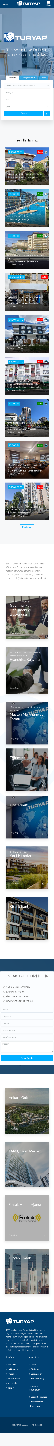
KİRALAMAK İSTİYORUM (17, 996)
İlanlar (33, 1365)
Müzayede (12, 1383)
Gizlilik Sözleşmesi (39, 1397)
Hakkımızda (13, 1369)
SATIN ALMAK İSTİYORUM (18, 987)
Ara (25, 113)
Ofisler (43, 78)
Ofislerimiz (35, 1369)
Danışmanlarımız (29, 78)
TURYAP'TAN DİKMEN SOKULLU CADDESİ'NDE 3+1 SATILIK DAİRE (22, 382)
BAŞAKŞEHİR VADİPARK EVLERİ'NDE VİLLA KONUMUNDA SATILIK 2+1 (26, 508)
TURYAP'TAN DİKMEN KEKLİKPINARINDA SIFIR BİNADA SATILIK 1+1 (26, 340)
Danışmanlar (36, 1374)
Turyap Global (14, 1379)
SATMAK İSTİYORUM (15, 992)
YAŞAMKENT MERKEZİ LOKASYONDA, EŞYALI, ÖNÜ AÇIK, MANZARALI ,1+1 (24, 424)
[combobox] (27, 92)
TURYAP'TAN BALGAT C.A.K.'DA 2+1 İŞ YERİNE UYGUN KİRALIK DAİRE (24, 466)
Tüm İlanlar (27, 527)
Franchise (12, 1374)
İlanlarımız (12, 78)
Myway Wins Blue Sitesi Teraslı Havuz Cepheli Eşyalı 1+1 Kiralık (24, 215)
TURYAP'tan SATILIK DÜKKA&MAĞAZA (25, 174)
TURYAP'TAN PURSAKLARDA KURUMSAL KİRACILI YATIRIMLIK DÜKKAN (26, 298)
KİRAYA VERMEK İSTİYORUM (19, 1001)
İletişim (11, 1388)
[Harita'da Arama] (47, 113)
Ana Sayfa (12, 1365)
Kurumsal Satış (37, 1379)
